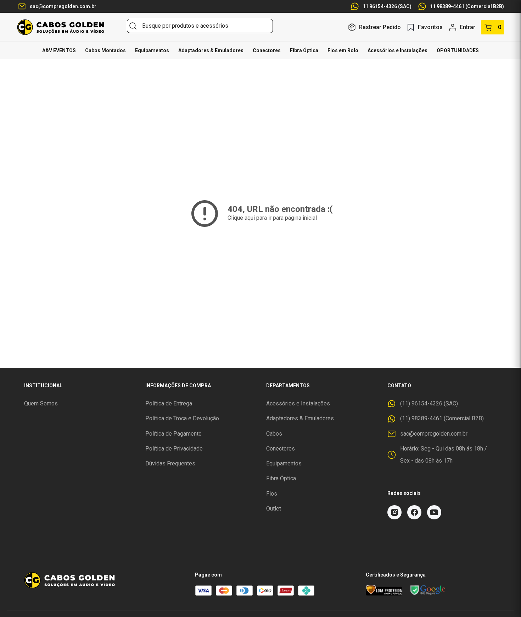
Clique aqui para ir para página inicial (272, 217)
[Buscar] (133, 26)
